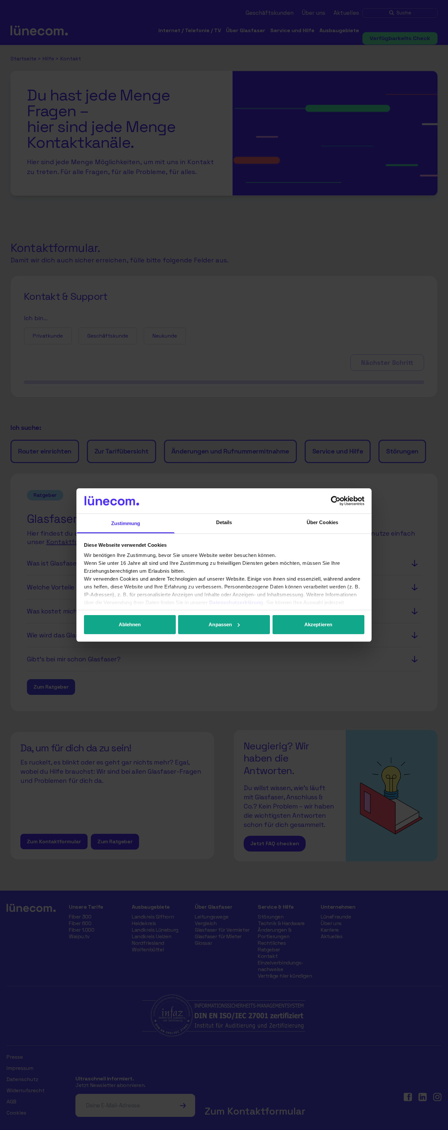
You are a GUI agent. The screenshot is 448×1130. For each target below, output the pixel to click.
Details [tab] (224, 522)
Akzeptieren (318, 624)
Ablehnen (130, 624)
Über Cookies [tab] (322, 522)
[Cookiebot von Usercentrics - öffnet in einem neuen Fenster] (335, 501)
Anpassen (220, 624)
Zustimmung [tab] (125, 523)
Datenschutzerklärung (236, 602)
